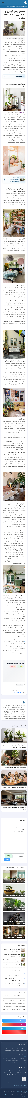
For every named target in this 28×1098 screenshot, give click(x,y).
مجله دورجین (22, 704)
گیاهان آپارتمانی (21, 112)
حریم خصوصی (14, 1083)
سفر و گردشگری (23, 1050)
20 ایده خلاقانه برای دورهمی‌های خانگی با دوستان (14, 787)
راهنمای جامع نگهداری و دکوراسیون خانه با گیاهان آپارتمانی (14, 15)
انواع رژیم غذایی (23, 1060)
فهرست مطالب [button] (19, 76)
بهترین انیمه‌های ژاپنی (13, 1058)
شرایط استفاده (8, 1083)
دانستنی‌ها (17, 1050)
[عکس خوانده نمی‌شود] (8, 856)
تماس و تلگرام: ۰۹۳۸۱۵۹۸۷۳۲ (20, 1085)
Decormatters (19, 685)
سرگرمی (7, 1048)
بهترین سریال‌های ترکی (22, 1058)
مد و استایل (19, 1048)
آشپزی (13, 1050)
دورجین (25, 1091)
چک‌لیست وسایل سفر (22, 1062)
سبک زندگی (24, 1048)
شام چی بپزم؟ (5, 1058)
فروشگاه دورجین (8, 1050)
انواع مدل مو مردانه (14, 1062)
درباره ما (24, 1083)
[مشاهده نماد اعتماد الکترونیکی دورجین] (24, 1079)
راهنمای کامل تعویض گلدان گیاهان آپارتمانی (15, 767)
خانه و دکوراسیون (17, 692)
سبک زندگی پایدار (8, 1060)
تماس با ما (20, 1083)
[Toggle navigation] (3, 2)
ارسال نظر (7, 859)
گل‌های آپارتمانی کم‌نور (15, 1060)
